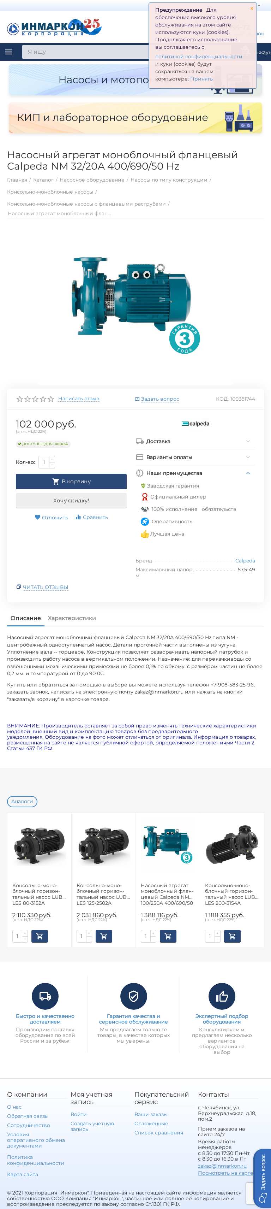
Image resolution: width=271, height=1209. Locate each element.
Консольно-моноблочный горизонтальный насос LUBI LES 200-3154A (231, 894)
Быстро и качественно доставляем (45, 1019)
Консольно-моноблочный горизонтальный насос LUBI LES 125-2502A (102, 894)
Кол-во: (25, 462)
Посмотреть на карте (225, 1173)
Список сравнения (158, 1133)
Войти (79, 1114)
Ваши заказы (151, 1114)
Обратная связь (27, 1116)
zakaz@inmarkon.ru (222, 1166)
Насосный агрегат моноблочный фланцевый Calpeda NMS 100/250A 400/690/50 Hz (167, 894)
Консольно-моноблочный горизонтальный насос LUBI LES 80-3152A (38, 894)
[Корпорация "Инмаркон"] (54, 26)
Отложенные (151, 1123)
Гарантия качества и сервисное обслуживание (133, 1019)
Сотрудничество (28, 1125)
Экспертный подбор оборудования (221, 1019)
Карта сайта (22, 1174)
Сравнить (95, 517)
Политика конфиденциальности (35, 1160)
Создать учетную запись (92, 1126)
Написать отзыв (79, 399)
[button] (262, 1178)
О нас (14, 1107)
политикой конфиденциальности (198, 56)
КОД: (222, 399)
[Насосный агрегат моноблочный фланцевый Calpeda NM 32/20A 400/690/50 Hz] (135, 305)
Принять (201, 79)
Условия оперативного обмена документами (36, 1140)
